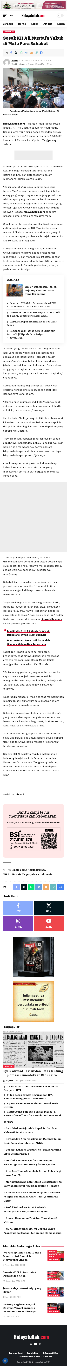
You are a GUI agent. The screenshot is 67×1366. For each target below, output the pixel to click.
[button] (6, 15)
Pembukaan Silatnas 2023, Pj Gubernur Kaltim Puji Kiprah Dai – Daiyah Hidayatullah (31, 334)
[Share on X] (16, 52)
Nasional (9, 32)
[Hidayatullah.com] (33, 15)
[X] (49, 908)
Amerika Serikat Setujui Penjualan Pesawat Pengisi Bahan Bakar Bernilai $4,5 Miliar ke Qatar (31, 1196)
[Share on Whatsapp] (21, 52)
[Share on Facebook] (11, 52)
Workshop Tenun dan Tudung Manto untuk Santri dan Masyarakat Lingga (22, 1256)
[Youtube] (49, 923)
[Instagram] (18, 923)
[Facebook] (18, 908)
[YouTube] (35, 1344)
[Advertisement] (33, 155)
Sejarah (9, 1066)
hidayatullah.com (34, 211)
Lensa (52, 1276)
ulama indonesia (41, 874)
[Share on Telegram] (26, 52)
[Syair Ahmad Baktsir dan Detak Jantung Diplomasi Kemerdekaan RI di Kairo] (33, 1050)
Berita (52, 1252)
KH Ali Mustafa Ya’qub (16, 874)
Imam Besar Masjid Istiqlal (28, 870)
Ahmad (15, 60)
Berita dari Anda (55, 1255)
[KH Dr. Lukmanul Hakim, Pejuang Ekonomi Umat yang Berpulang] (15, 290)
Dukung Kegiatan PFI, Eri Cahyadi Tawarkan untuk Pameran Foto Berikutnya (19, 1308)
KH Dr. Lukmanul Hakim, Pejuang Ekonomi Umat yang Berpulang (41, 290)
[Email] (31, 52)
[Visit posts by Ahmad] (6, 62)
